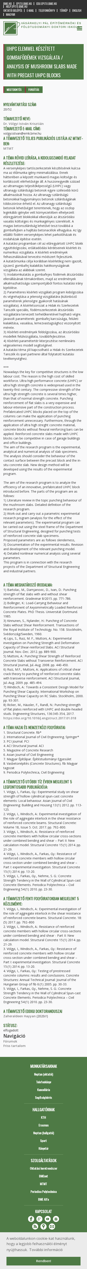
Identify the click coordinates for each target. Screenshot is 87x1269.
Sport (43, 1140)
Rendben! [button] (43, 1261)
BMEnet (43, 1176)
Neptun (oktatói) (43, 1074)
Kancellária (43, 1089)
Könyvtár (44, 1148)
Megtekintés (14, 89)
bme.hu (7, 3)
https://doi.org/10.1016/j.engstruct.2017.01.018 (39, 718)
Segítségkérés (43, 1097)
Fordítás (33, 89)
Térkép (64, 10)
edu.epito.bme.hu (46, 3)
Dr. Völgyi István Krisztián (23, 124)
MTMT (8, 148)
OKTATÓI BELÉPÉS (12, 10)
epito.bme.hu (24, 3)
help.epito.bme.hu (16, 6)
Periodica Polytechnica (44, 1191)
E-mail (30, 10)
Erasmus (44, 1125)
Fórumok (10, 1041)
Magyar (10, 14)
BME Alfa (43, 1199)
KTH (43, 1117)
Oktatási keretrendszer (43, 1168)
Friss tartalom (14, 1046)
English (76, 10)
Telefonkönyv (46, 10)
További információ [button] (46, 1249)
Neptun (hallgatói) (43, 1132)
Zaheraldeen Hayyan (19, 1016)
